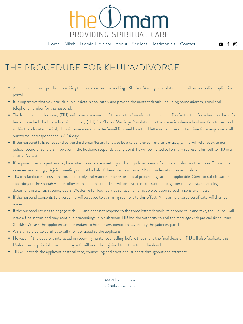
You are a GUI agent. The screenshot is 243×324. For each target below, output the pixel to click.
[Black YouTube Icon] (221, 44)
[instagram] (235, 44)
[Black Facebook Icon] (228, 44)
